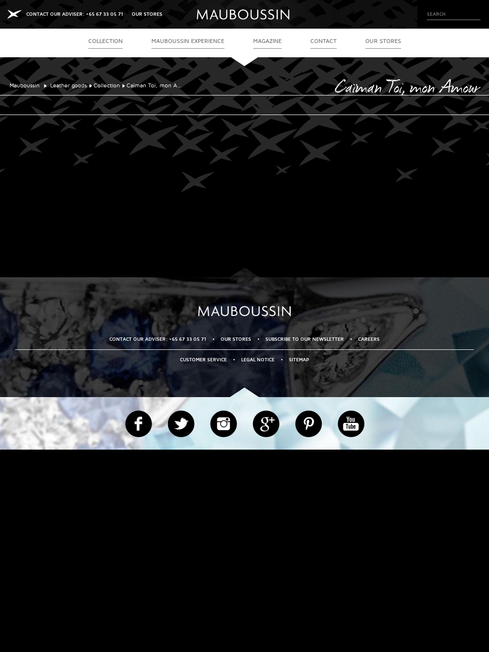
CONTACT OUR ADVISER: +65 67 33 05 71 (74, 14)
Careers (369, 339)
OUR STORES (147, 14)
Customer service (203, 359)
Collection (107, 86)
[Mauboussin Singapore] (244, 14)
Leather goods (68, 86)
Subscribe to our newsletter (305, 339)
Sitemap (299, 359)
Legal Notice (258, 359)
